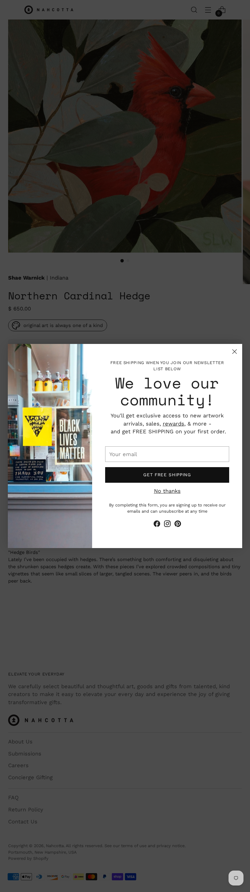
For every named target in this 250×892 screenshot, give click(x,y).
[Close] (234, 352)
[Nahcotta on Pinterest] (178, 525)
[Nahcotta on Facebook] (157, 525)
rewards (173, 424)
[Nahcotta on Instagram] (167, 525)
